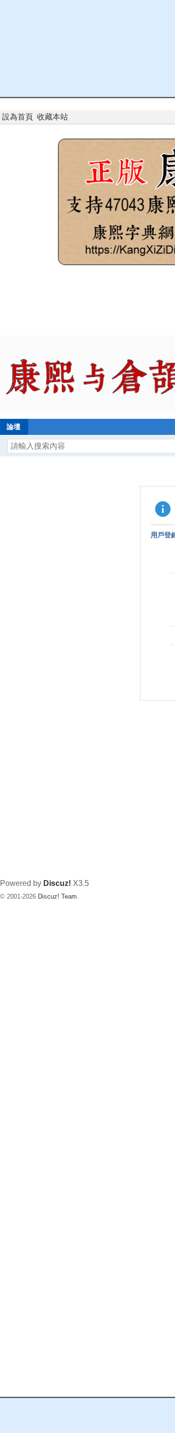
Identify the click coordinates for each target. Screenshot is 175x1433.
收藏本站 (52, 117)
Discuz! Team (57, 896)
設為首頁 (17, 117)
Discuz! (57, 883)
